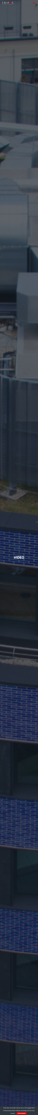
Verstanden (22, 1113)
